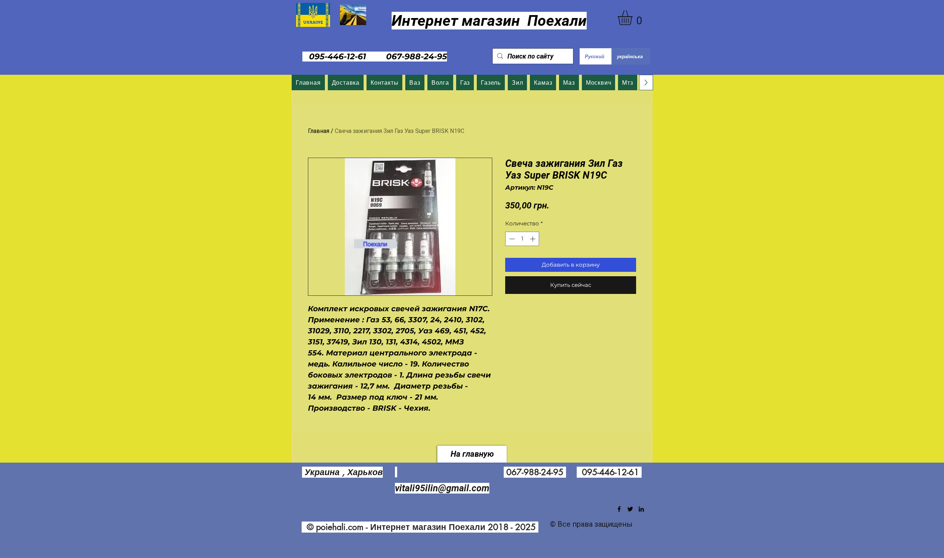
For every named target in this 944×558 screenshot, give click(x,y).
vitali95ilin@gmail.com (442, 488)
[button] (634, 17)
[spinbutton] (522, 239)
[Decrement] (511, 239)
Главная (318, 130)
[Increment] (533, 239)
